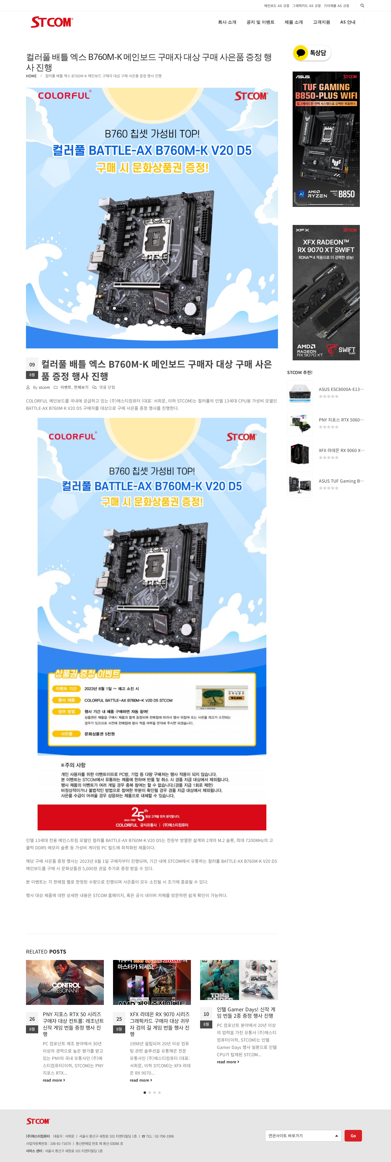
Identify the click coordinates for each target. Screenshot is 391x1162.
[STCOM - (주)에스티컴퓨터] (52, 22)
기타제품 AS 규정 (336, 5)
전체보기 (81, 387)
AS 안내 (348, 22)
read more (53, 1080)
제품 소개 (294, 22)
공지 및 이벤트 (261, 22)
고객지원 (321, 22)
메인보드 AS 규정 (277, 5)
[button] (144, 1092)
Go (353, 1135)
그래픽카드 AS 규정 (306, 5)
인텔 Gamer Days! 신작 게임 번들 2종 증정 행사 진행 (246, 1013)
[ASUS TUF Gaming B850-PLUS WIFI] (300, 485)
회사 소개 (227, 22)
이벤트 (65, 387)
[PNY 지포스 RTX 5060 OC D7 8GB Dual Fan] (300, 423)
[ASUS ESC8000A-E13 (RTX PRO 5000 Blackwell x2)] (300, 393)
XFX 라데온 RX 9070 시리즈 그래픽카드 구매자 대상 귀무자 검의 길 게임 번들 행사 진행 (160, 1024)
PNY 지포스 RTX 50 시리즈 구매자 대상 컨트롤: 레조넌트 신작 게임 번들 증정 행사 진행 (73, 1024)
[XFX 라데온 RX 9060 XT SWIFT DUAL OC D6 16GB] (300, 454)
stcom (44, 387)
